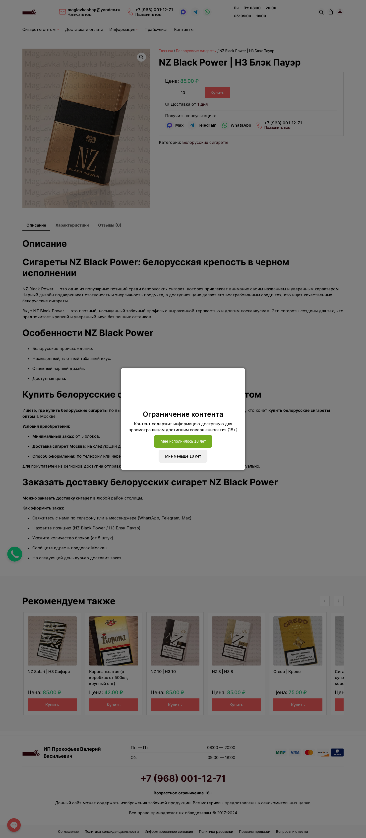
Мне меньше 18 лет (183, 456)
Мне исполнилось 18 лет (183, 441)
